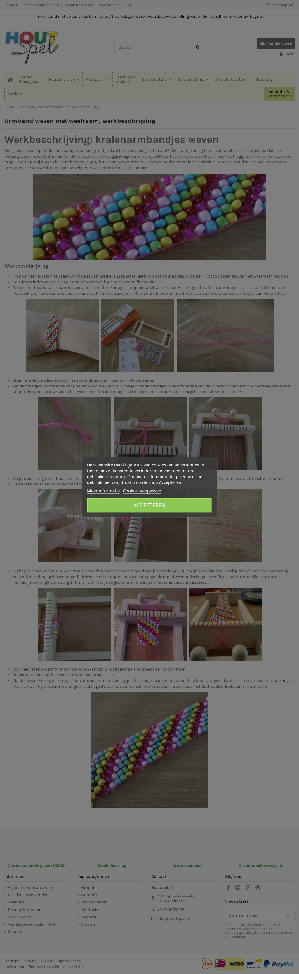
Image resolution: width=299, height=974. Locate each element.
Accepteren (149, 504)
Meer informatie (103, 490)
